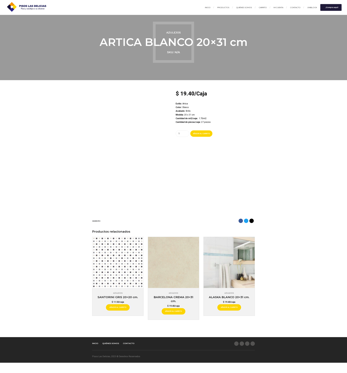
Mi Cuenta (278, 7)
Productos (223, 7)
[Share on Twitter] (246, 221)
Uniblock (312, 7)
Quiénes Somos (244, 7)
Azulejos (173, 32)
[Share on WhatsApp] (251, 221)
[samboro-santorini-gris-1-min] (117, 262)
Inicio (208, 7)
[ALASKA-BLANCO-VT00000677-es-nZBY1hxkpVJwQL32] (229, 262)
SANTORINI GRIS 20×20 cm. (118, 297)
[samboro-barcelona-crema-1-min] (173, 262)
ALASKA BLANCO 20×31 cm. (229, 297)
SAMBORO (96, 221)
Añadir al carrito (201, 134)
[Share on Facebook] (241, 221)
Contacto (295, 7)
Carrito (263, 7)
